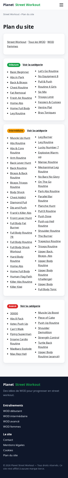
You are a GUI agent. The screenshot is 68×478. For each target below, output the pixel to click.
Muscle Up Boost (48, 312)
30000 (14, 313)
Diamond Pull (18, 202)
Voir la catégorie (33, 64)
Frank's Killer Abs (20, 213)
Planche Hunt (46, 206)
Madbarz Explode (21, 348)
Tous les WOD (36, 42)
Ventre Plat (45, 107)
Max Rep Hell (18, 354)
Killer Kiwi (16, 287)
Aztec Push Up (19, 324)
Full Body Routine (21, 242)
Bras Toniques (47, 112)
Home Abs (16, 103)
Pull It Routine (47, 211)
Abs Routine (17, 143)
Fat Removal (18, 92)
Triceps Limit (46, 97)
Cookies (8, 450)
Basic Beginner (19, 72)
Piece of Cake (46, 317)
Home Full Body (20, 108)
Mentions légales (14, 445)
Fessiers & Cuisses (49, 102)
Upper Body (45, 284)
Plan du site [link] (10, 455)
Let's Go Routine (48, 71)
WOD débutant (12, 411)
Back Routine (18, 168)
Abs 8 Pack (16, 318)
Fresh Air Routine (21, 98)
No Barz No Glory (49, 176)
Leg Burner (45, 137)
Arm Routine (18, 158)
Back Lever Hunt (20, 163)
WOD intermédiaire (15, 416)
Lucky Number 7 (48, 147)
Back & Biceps (18, 82)
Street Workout (11, 14)
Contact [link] (8, 440)
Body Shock (17, 192)
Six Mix (42, 92)
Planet (21, 5)
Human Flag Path (21, 276)
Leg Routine (17, 113)
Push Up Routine (48, 323)
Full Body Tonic (47, 289)
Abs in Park (17, 77)
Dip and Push (18, 207)
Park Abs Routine (49, 191)
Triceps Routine (47, 246)
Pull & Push (45, 81)
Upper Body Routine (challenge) (45, 274)
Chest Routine (19, 87)
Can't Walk (17, 329)
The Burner (45, 236)
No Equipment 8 (48, 76)
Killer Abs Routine (21, 281)
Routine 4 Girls (47, 86)
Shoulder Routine (49, 231)
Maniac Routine (48, 162)
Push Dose (44, 216)
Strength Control (48, 337)
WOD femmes (12, 426)
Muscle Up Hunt (20, 138)
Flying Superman (20, 334)
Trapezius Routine (49, 241)
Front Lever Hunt (21, 218)
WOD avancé (11, 421)
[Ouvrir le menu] (61, 5)
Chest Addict (18, 197)
